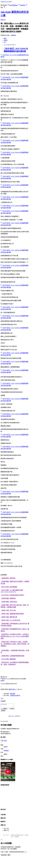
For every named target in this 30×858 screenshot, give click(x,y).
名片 (5, 42)
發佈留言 (3, 710)
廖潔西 (2, 680)
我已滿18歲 (3, 855)
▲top (2, 698)
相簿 (5, 38)
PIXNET (7, 835)
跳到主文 (3, 19)
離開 (9, 855)
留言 (14, 689)
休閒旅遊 (13, 35)
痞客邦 (10, 689)
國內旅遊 (12, 693)
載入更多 (3, 701)
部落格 (5, 40)
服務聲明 (17, 836)
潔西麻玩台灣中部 (15, 695)
